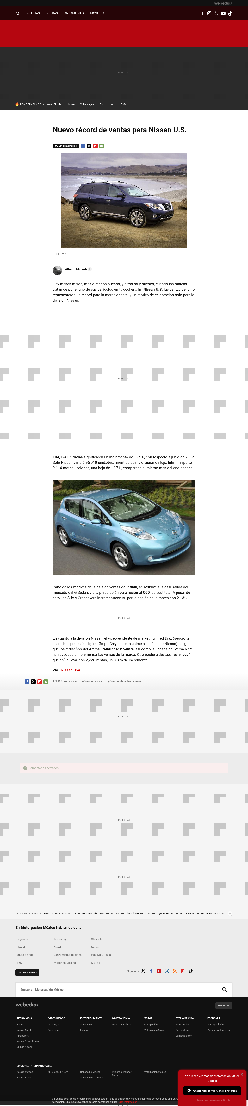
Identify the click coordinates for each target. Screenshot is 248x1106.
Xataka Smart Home (28, 1041)
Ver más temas (27, 972)
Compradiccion (184, 1035)
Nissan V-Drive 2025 (93, 913)
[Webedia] (223, 3)
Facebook (202, 13)
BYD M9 (115, 913)
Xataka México (25, 1071)
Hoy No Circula (101, 955)
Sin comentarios (68, 145)
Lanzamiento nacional (68, 955)
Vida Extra (53, 1030)
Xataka (20, 1024)
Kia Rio (95, 963)
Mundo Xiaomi (24, 1046)
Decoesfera (182, 1030)
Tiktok (230, 13)
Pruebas (51, 13)
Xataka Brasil (24, 1077)
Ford (101, 104)
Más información (128, 1101)
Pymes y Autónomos (218, 1030)
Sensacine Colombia (91, 1077)
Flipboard (95, 146)
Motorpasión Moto (154, 1030)
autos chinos (25, 955)
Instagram (209, 13)
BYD (19, 963)
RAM (123, 104)
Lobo (112, 104)
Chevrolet (97, 939)
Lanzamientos (74, 13)
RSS (175, 970)
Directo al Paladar (121, 1024)
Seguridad (23, 939)
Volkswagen (87, 104)
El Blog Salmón (215, 1024)
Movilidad (98, 13)
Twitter (216, 13)
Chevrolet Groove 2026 (138, 913)
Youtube (223, 13)
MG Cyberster (187, 913)
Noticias (33, 13)
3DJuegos (54, 1024)
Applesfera (23, 1035)
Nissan (71, 104)
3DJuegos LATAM (58, 1071)
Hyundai (22, 947)
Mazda (58, 947)
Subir (221, 1005)
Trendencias (182, 1024)
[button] (78, 269)
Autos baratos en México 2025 (59, 913)
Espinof (84, 1030)
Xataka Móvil (24, 1030)
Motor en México (65, 963)
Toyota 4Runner (165, 913)
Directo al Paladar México (121, 1073)
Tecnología (61, 939)
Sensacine (86, 1024)
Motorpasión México (155, 1071)
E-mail (101, 146)
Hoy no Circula (53, 104)
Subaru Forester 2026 (212, 913)
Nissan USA (70, 670)
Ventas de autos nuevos (126, 681)
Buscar (224, 989)
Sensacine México (90, 1071)
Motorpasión (151, 1024)
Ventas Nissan (93, 681)
